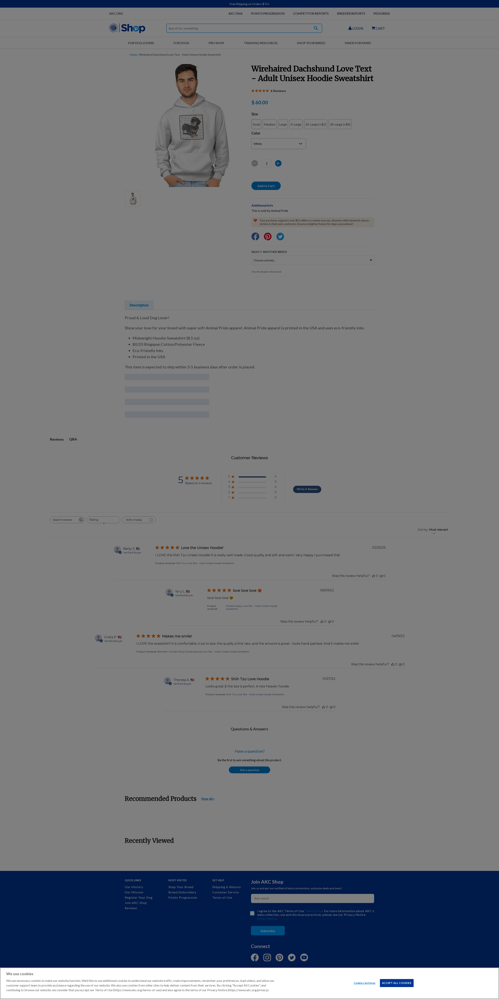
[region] (249, 983)
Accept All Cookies (396, 982)
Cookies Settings (364, 982)
